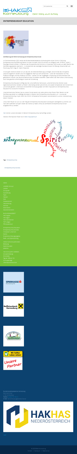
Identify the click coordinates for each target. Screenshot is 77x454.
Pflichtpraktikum (8, 224)
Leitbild (5, 188)
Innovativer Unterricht (9, 232)
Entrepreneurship (12, 160)
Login (4, 435)
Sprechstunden (7, 246)
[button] (38, 138)
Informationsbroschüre (10, 262)
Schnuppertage (7, 260)
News (5, 183)
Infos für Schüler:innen (11, 242)
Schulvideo (6, 256)
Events (5, 234)
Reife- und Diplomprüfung (10, 238)
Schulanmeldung (8, 254)
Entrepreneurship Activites (12, 168)
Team (4, 195)
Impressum (37, 451)
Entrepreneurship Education (11, 227)
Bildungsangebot (9, 213)
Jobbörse (5, 248)
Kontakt (30, 451)
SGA (4, 199)
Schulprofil (6, 190)
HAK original (6, 215)
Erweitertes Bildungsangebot (11, 236)
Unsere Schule (8, 186)
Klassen (5, 197)
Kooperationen (7, 201)
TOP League (6, 222)
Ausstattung (6, 193)
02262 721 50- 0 (13, 397)
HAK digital (6, 218)
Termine (5, 205)
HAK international (8, 220)
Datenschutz (46, 451)
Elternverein (6, 208)
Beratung (6, 244)
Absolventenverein (8, 210)
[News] (30, 11)
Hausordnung (7, 203)
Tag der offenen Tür (9, 258)
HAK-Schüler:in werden (11, 252)
